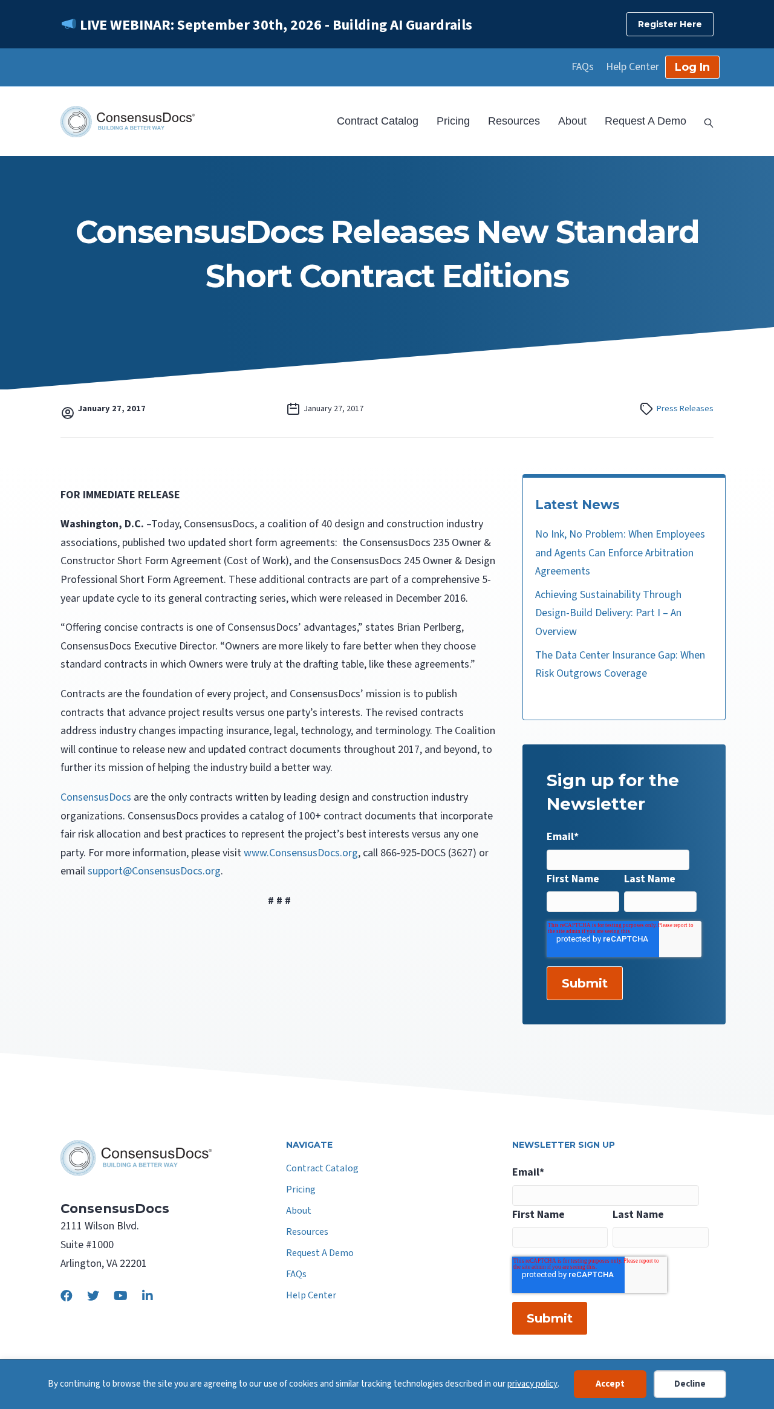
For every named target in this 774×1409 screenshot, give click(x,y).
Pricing (453, 121)
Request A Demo (645, 121)
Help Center (632, 67)
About (572, 121)
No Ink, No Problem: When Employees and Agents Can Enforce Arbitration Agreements (620, 553)
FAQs (582, 67)
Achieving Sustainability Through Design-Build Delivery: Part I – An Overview (608, 613)
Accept (610, 1384)
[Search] (704, 121)
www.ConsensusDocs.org (301, 853)
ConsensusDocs (97, 797)
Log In (692, 67)
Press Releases (685, 408)
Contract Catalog (377, 121)
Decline (690, 1384)
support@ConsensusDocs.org (154, 871)
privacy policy (532, 1384)
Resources (514, 121)
